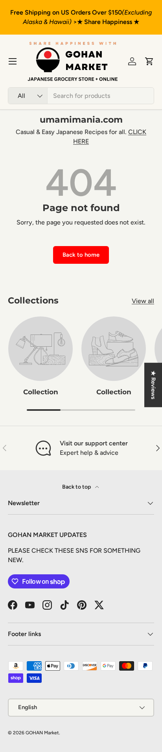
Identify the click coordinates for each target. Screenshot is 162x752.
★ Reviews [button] (153, 384)
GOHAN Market (42, 732)
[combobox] (81, 96)
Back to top (77, 487)
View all (143, 301)
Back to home (81, 254)
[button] (149, 61)
